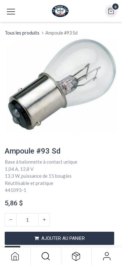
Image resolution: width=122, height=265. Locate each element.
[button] (46, 256)
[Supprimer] (10, 220)
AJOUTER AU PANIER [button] (63, 238)
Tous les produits (22, 32)
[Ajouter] (44, 220)
